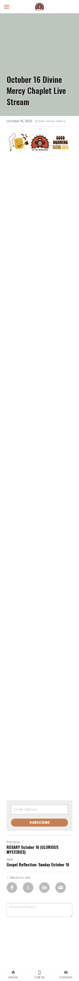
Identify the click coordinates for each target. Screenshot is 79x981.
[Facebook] (12, 887)
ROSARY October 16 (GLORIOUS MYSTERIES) (32, 850)
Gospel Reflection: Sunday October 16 (38, 864)
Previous (13, 842)
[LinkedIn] (44, 887)
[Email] (60, 887)
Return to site (20, 877)
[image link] (39, 6)
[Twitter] (28, 887)
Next (10, 859)
